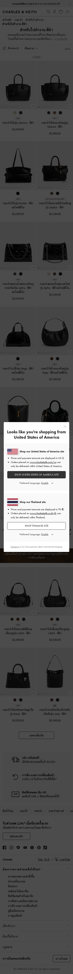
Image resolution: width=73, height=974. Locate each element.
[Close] (65, 426)
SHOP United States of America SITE (37, 474)
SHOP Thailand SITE (36, 525)
